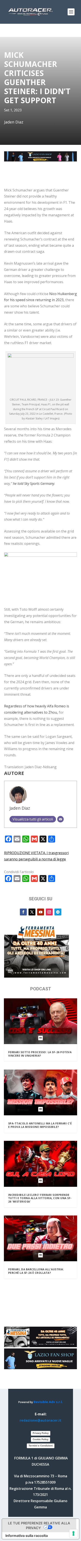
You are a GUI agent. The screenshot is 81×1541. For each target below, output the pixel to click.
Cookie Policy (40, 1439)
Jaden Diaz (20, 808)
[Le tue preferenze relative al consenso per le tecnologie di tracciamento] (73, 1533)
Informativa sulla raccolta (26, 1535)
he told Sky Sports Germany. (34, 483)
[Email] (60, 819)
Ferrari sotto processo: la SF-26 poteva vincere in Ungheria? (40, 1053)
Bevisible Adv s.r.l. (48, 1402)
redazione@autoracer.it (40, 1420)
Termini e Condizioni (41, 1445)
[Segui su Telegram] (57, 912)
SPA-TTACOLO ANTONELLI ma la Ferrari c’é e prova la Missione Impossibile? (40, 1125)
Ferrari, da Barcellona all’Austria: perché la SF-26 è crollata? (36, 1271)
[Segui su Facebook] (23, 912)
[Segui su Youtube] (40, 912)
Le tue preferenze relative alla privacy (39, 1525)
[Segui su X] (32, 912)
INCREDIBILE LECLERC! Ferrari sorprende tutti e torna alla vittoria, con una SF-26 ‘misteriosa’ (40, 1198)
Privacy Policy (41, 1433)
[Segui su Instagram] (49, 912)
